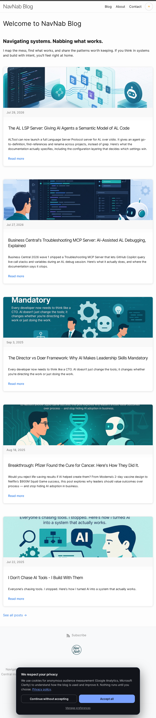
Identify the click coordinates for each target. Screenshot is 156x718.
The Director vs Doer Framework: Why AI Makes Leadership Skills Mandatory (78, 357)
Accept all (107, 699)
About (120, 6)
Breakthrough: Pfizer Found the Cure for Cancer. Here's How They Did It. (73, 465)
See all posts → (15, 615)
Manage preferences (78, 707)
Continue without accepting (49, 699)
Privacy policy (41, 689)
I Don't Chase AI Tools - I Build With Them (45, 577)
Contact (135, 6)
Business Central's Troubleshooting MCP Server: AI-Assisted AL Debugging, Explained (77, 243)
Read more (16, 158)
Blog (108, 6)
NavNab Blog (18, 6)
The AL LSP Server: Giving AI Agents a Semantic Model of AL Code (68, 128)
